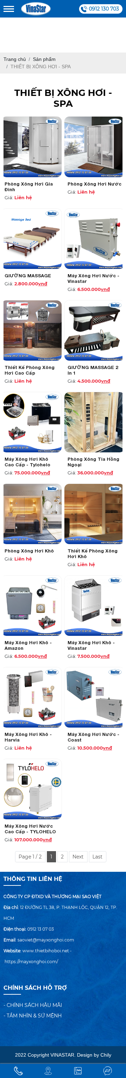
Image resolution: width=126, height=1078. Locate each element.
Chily (105, 1055)
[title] (18, 1070)
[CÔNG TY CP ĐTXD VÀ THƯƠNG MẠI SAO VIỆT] (36, 9)
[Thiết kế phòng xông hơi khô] (94, 514)
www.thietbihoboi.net (45, 950)
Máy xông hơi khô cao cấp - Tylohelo (27, 461)
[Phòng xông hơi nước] (94, 147)
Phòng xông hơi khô (29, 551)
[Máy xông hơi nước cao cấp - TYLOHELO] (31, 789)
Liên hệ (23, 197)
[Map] (48, 1070)
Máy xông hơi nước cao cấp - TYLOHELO (30, 828)
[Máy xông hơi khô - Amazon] (31, 606)
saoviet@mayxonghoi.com (46, 940)
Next (78, 857)
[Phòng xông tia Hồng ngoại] (94, 422)
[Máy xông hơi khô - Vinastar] (94, 606)
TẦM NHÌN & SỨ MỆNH (34, 1016)
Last (97, 857)
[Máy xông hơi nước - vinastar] (94, 239)
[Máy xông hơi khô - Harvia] (31, 697)
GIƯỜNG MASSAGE (28, 275)
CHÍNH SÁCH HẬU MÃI (34, 1005)
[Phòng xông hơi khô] (31, 514)
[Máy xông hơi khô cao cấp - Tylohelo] (31, 422)
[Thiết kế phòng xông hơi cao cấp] (31, 330)
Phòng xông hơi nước (94, 184)
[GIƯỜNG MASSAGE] (31, 239)
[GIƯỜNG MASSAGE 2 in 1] (94, 330)
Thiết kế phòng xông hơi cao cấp (30, 370)
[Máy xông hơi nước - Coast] (94, 697)
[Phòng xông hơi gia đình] (31, 147)
